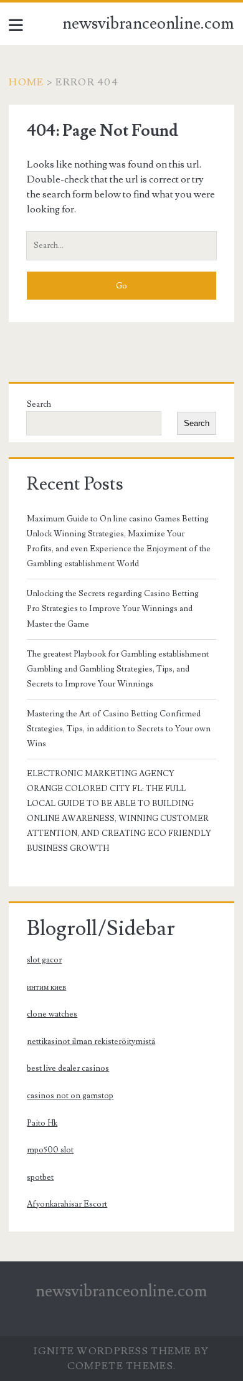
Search (39, 404)
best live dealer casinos (68, 1068)
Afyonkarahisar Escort (67, 1204)
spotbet (40, 1177)
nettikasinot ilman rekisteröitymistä (91, 1041)
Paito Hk (42, 1123)
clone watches (52, 1014)
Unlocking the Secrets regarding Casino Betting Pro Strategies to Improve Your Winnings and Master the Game (113, 609)
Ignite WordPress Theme (112, 1351)
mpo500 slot (50, 1150)
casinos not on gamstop (70, 1096)
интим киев (46, 987)
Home (26, 82)
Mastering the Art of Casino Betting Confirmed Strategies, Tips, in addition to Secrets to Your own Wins (119, 729)
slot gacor (44, 960)
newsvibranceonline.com (148, 23)
